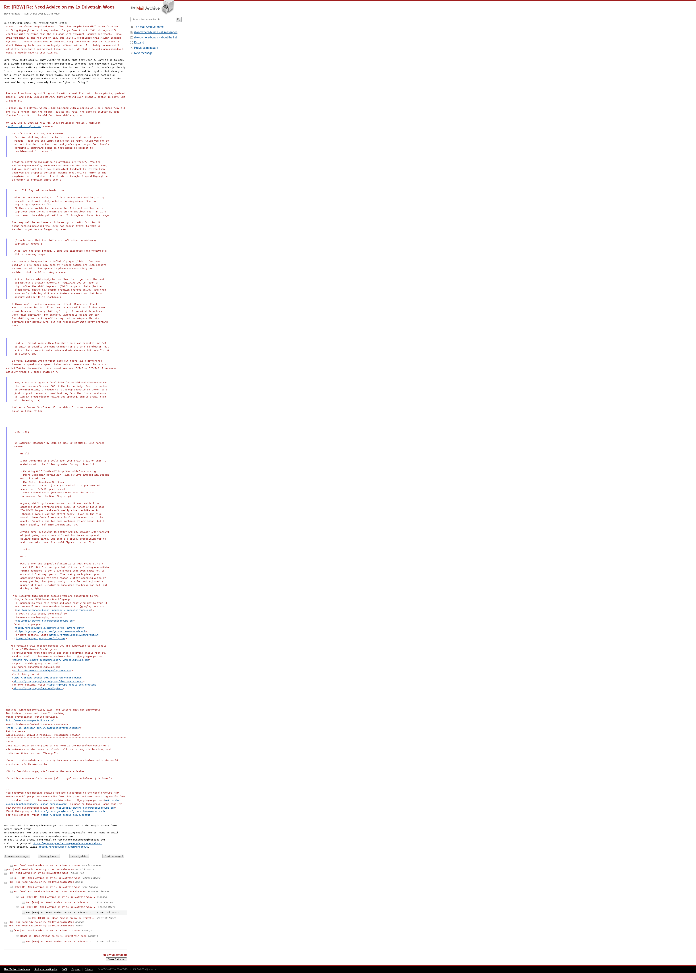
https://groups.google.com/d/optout (74, 635)
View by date (79, 856)
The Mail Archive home (149, 26)
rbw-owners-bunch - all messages (155, 32)
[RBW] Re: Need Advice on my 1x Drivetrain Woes (40, 882)
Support (75, 969)
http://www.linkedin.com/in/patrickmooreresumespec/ (44, 727)
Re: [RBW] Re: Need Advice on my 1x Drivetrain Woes (50, 891)
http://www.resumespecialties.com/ (30, 720)
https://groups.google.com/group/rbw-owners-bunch (49, 627)
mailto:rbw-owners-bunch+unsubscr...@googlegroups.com (53, 610)
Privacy (89, 969)
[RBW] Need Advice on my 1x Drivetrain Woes (37, 872)
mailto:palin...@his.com (24, 126)
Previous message (17, 856)
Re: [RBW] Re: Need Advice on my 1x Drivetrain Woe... (57, 897)
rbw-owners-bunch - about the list (155, 37)
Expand (139, 42)
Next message (113, 856)
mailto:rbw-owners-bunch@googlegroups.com (45, 620)
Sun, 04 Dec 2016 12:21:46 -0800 (41, 13)
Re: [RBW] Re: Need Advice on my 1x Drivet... (64, 918)
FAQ (64, 969)
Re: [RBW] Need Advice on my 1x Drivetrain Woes (47, 865)
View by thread (48, 856)
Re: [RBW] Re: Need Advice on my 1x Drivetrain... (61, 902)
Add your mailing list (45, 969)
